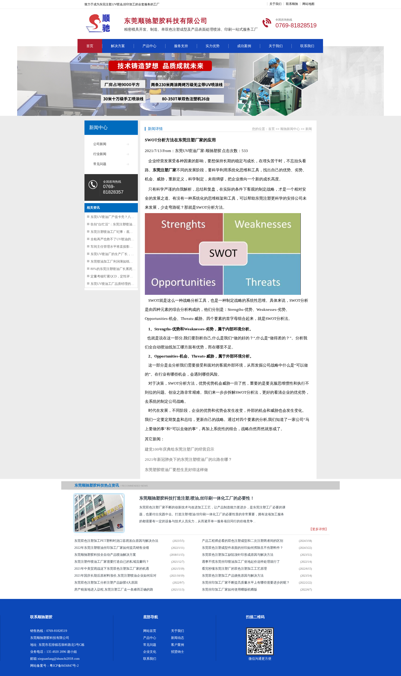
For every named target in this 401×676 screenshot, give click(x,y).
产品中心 (149, 46)
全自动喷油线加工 (164, 347)
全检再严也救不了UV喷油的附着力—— (119, 239)
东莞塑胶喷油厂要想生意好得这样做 (176, 470)
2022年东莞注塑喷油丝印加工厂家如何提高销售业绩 (111, 547)
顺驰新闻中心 (290, 129)
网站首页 (149, 631)
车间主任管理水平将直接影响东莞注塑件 (120, 246)
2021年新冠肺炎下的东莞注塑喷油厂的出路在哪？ (188, 459)
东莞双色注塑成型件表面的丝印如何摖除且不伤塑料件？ (242, 547)
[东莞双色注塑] (97, 513)
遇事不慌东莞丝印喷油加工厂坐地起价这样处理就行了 (241, 561)
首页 (89, 46)
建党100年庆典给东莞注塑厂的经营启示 (179, 449)
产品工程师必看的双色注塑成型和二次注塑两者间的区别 (242, 541)
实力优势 (213, 46)
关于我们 (275, 3)
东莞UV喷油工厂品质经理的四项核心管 (119, 284)
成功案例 (244, 46)
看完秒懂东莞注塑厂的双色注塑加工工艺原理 (234, 568)
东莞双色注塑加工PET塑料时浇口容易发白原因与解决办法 (116, 541)
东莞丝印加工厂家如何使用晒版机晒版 (229, 589)
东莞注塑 (263, 198)
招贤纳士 (177, 651)
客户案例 (177, 645)
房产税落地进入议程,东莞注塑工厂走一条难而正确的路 (113, 589)
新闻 (308, 129)
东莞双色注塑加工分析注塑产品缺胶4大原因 (106, 582)
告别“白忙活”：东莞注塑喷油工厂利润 (118, 224)
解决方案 (118, 46)
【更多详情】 (318, 529)
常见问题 (99, 164)
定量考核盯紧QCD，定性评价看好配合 (118, 276)
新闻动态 (177, 638)
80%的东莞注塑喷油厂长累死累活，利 (118, 269)
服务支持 (181, 46)
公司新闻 (99, 144)
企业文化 (149, 651)
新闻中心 (98, 127)
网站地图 (308, 3)
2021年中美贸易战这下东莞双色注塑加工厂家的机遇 (111, 568)
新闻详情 (155, 129)
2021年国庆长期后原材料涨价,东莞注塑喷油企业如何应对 (115, 575)
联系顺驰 (292, 3)
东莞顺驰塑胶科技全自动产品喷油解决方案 (105, 554)
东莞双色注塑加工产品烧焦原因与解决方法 (233, 575)
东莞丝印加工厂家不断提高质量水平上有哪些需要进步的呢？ (246, 582)
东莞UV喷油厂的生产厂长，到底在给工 (119, 254)
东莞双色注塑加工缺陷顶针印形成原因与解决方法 (237, 554)
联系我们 (307, 46)
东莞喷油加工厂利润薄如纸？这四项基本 (120, 261)
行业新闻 (99, 154)
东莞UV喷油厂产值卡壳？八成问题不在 (119, 217)
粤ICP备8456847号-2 (64, 665)
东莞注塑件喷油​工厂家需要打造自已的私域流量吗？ (111, 561)
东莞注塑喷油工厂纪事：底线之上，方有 (120, 232)
